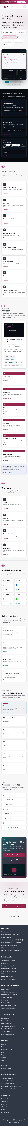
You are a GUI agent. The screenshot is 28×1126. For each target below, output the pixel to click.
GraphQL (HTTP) (6, 989)
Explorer (3, 1021)
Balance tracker (8, 804)
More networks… (6, 1068)
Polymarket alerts (9, 799)
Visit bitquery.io (6, 1031)
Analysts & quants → (7, 1081)
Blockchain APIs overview (9, 945)
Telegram (4, 1099)
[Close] (27, 2)
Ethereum (7, 580)
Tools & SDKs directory (8, 1026)
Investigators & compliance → (10, 1086)
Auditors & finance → (7, 1083)
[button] (14, 32)
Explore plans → (21, 2)
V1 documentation (7, 948)
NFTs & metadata (6, 974)
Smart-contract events (8, 971)
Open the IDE (14, 860)
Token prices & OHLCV (8, 961)
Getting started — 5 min (10, 37)
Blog (2, 1110)
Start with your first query (14, 906)
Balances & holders (7, 977)
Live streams (19, 41)
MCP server (4, 1000)
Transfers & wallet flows (8, 966)
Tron (19, 594)
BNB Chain (7, 585)
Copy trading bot (9, 818)
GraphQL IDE (5, 1023)
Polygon (7, 589)
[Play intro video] (14, 869)
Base (19, 585)
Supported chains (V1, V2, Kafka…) (11, 943)
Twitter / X (4, 1101)
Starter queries (8, 41)
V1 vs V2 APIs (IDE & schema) (10, 951)
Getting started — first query (10, 935)
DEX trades (4, 963)
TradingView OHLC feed (11, 823)
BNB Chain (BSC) (6, 1049)
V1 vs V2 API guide (8, 472)
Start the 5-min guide (14, 855)
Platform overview (8, 44)
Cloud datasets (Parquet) (9, 1005)
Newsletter (4, 1112)
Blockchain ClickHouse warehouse (11, 1029)
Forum (3, 1104)
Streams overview (6, 997)
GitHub (3, 1107)
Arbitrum (20, 589)
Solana (19, 580)
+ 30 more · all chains (14, 603)
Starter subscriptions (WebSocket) (12, 940)
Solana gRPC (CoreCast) (8, 1008)
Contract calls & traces (8, 969)
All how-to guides (14, 827)
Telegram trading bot (10, 795)
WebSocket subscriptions (9, 992)
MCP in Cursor (5, 1003)
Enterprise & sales (14, 911)
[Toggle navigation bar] (2, 7)
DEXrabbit (4, 1018)
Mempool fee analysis (10, 809)
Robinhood (19, 599)
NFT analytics (8, 813)
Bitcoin (6, 599)
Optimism (6, 594)
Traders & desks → (7, 1078)
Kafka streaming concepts (9, 995)
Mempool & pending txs (8, 979)
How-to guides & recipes (9, 1089)
